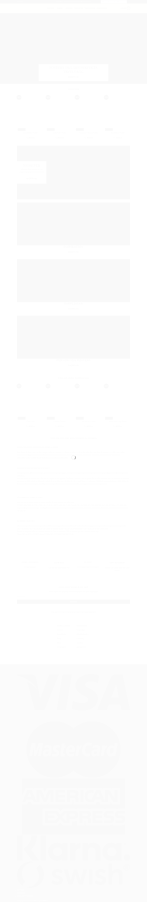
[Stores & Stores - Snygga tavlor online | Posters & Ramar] (73, 447)
